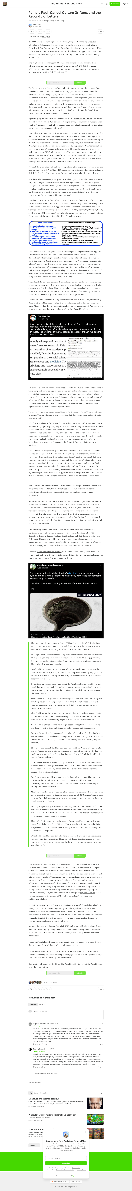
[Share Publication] (107, 4)
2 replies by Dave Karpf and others (46, 1073)
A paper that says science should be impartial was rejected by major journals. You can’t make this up (62, 93)
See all (32, 1145)
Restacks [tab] (42, 1004)
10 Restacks (53, 982)
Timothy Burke (38, 1049)
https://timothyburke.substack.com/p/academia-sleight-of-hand (72, 1064)
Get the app (76, 1181)
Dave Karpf (37, 24)
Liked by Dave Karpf (40, 1026)
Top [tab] (31, 1093)
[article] (66, 1104)
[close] (85, 1132)
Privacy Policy (81, 1170)
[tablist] (37, 1004)
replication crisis (87, 892)
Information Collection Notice (65, 1170)
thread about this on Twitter (49, 551)
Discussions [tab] (44, 1093)
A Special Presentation (41, 1023)
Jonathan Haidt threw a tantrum (86, 423)
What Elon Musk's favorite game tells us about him (52, 1115)
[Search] (102, 4)
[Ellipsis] (102, 1023)
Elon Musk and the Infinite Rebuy (43, 1099)
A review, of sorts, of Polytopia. (39, 1118)
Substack (56, 1187)
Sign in (125, 4)
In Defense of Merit (59, 200)
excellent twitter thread (82, 302)
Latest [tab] (36, 1093)
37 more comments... (35, 1082)
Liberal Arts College (37, 45)
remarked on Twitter (83, 118)
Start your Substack (61, 1181)
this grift (46, 36)
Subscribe (115, 4)
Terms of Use (76, 1168)
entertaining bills (92, 48)
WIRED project (83, 450)
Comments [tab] (33, 1004)
